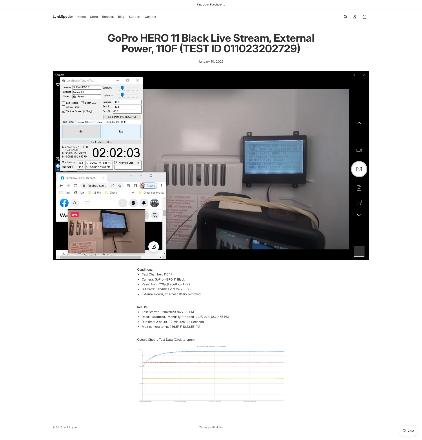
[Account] (355, 17)
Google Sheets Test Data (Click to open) (166, 339)
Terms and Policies (211, 427)
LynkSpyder (70, 427)
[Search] (345, 17)
